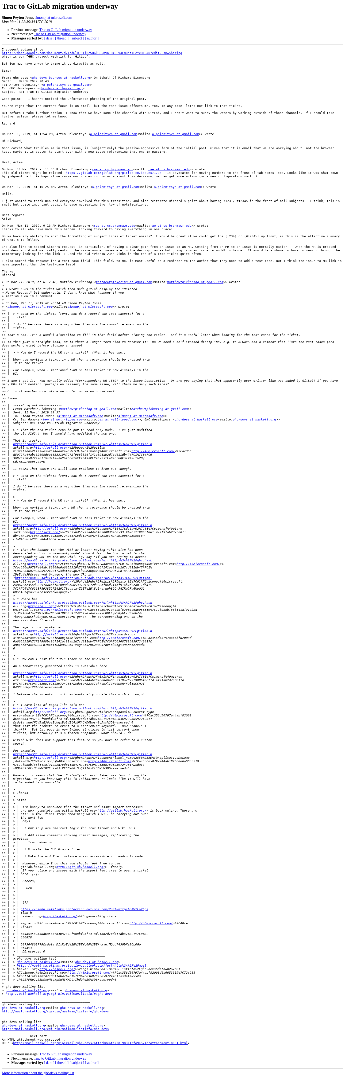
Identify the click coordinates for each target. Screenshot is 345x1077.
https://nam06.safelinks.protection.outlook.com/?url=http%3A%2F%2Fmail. (82, 965)
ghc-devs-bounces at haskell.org (61, 77)
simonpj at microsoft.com (53, 17)
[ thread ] (62, 38)
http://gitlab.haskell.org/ (122, 810)
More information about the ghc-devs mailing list (38, 1073)
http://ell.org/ (42, 564)
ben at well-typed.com (63, 419)
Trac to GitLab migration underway (65, 30)
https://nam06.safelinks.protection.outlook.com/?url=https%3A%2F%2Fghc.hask (82, 560)
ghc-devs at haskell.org (61, 88)
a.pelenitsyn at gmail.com (66, 84)
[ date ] (49, 38)
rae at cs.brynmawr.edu (112, 169)
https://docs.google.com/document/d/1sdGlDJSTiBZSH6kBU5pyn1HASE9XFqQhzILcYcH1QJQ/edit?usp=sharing (92, 53)
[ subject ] (76, 38)
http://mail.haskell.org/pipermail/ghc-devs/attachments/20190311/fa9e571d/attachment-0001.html (100, 1043)
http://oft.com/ (42, 680)
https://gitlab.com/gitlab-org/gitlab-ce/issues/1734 (113, 173)
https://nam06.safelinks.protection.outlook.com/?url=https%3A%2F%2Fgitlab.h (82, 444)
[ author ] (92, 38)
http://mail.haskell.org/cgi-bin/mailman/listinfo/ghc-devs (59, 993)
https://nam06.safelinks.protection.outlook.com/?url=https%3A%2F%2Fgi (84, 909)
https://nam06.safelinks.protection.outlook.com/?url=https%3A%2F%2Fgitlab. (83, 578)
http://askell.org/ (51, 447)
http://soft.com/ (45, 532)
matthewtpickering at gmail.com (124, 282)
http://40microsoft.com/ (153, 451)
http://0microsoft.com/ (62, 609)
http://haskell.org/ (53, 581)
